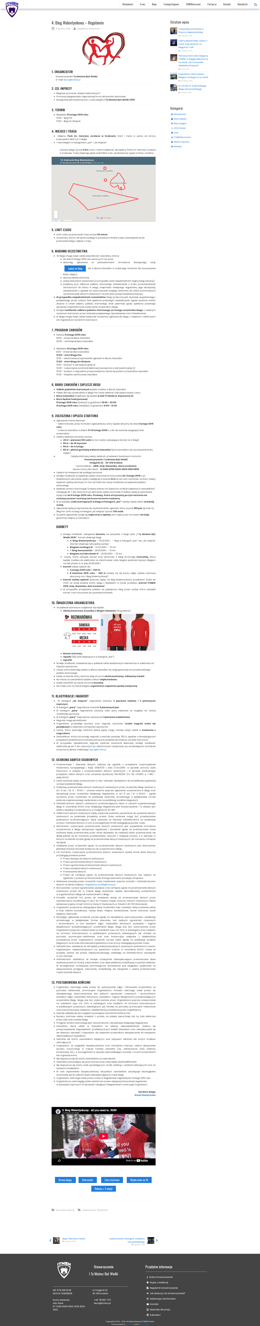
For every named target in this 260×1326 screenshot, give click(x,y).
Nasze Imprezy (67, 1210)
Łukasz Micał (144, 1324)
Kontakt (227, 4)
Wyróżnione (102, 1210)
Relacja (177, 146)
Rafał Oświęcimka (145, 1095)
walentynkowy (89, 1210)
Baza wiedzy (180, 118)
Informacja (179, 128)
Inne (58, 1210)
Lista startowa (112, 1180)
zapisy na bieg (75, 268)
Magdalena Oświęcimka (88, 28)
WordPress (129, 1324)
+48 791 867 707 (102, 1300)
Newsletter (243, 4)
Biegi (154, 4)
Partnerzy (211, 4)
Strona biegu (65, 1180)
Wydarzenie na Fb (139, 1180)
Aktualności (127, 4)
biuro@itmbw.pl (72, 79)
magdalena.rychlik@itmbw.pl (100, 884)
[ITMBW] (12, 9)
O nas (142, 4)
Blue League (180, 123)
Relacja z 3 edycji (103, 1189)
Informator (87, 1180)
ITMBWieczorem (193, 4)
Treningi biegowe (171, 4)
